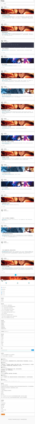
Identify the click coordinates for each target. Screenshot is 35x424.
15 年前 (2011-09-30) (6, 259)
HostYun (6, 331)
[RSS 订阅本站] (3, 414)
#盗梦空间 (6, 174)
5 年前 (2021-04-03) (6, 226)
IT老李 (2, 408)
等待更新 (2, 391)
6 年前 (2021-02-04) (6, 242)
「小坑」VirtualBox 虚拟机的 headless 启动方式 (7, 309)
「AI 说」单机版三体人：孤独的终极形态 (6, 305)
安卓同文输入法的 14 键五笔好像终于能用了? (7, 314)
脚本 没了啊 (2, 394)
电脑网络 (2, 335)
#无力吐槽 (8, 16)
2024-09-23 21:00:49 (5, 380)
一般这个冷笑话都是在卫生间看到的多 (6, 390)
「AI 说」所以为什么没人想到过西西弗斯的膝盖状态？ (8, 306)
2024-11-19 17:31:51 (5, 372)
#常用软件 (9, 33)
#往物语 (5, 50)
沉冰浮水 (5, 6)
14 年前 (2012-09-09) (6, 7)
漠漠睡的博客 (3, 404)
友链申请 (2, 411)
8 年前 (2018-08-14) (6, 71)
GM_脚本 (2, 299)
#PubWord (2, 368)
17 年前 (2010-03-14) (6, 180)
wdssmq (3, 294)
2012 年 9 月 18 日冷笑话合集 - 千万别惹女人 (7, 310)
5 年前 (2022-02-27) (6, 210)
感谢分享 (2, 393)
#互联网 (7, 204)
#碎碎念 (6, 16)
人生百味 (2, 338)
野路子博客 (2, 405)
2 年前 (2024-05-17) (6, 41)
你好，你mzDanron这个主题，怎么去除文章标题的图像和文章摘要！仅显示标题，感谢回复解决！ (14, 397)
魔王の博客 (2, 407)
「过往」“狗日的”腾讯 (4, 313)
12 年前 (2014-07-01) (6, 87)
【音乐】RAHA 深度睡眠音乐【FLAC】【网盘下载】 (8, 354)
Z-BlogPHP (18, 419)
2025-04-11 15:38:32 (5, 363)
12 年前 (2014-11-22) (6, 119)
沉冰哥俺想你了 (3, 389)
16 (2, 272)
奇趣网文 (2, 336)
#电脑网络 (6, 33)
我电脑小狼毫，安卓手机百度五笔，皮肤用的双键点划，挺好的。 (9, 387)
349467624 (4, 287)
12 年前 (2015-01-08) (6, 134)
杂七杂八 (2, 339)
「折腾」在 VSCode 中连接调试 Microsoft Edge (7, 317)
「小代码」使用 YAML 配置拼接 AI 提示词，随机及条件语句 (9, 316)
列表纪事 (2, 342)
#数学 (2, 204)
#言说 (2, 219)
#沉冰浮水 (3, 16)
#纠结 (11, 16)
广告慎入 (2, 345)
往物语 (2, 343)
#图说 (2, 50)
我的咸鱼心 (4, 289)
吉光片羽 (2, 401)
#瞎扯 (2, 80)
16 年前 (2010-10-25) (6, 165)
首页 (1, 3)
